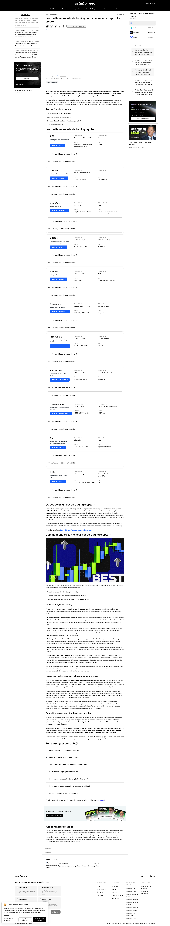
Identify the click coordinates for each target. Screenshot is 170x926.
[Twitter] (51, 26)
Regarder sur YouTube (136, 147)
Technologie (53, 14)
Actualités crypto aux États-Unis (132, 903)
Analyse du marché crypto (132, 895)
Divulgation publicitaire (144, 892)
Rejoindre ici (18, 93)
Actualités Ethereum (132, 899)
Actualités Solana (131, 910)
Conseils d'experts (117, 895)
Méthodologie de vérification (146, 887)
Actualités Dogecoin (132, 907)
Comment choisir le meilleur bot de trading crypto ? (64, 121)
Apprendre (115, 889)
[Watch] (142, 132)
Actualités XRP (130, 888)
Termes (109, 923)
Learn (47, 14)
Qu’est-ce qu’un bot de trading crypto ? (59, 117)
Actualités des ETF (131, 918)
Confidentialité (116, 923)
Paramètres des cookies (147, 923)
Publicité (99, 886)
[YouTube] (47, 26)
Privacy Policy (19, 84)
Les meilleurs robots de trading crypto (59, 113)
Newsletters (115, 898)
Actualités (115, 886)
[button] (26, 891)
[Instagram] (63, 26)
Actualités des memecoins (130, 914)
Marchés (114, 892)
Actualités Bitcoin (131, 891)
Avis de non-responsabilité (131, 923)
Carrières (100, 895)
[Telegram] (55, 26)
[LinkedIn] (59, 26)
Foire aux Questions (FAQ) (55, 125)
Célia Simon (63, 76)
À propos (100, 892)
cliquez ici (101, 800)
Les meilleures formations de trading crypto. (76, 530)
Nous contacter (101, 889)
